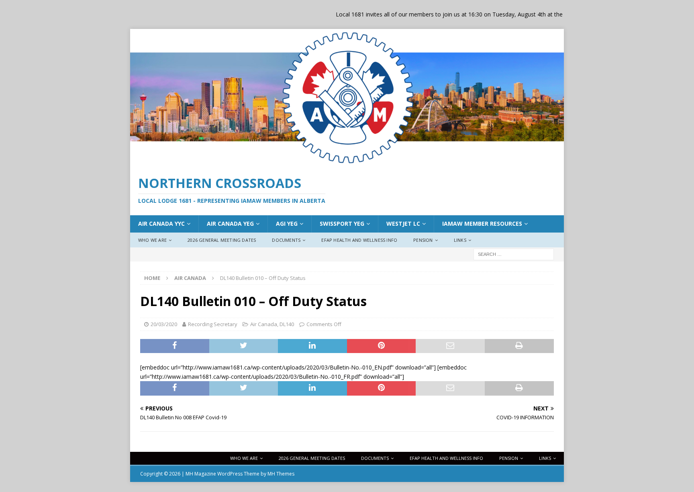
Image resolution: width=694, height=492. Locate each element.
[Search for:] (514, 254)
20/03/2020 (164, 324)
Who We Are (152, 240)
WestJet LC (403, 223)
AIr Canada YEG (230, 223)
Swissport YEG (342, 223)
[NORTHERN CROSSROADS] (347, 162)
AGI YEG (287, 223)
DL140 (287, 324)
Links (460, 240)
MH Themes (280, 473)
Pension (423, 240)
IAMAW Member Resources (482, 223)
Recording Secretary (212, 324)
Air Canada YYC (161, 223)
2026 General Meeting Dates (222, 240)
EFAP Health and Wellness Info (359, 240)
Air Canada (263, 324)
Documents (286, 240)
